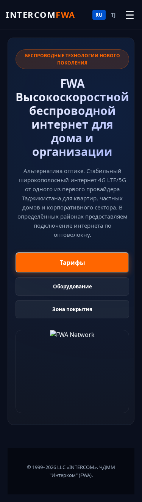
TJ (113, 14)
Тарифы (72, 262)
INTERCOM (40, 14)
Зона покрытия (72, 309)
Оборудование (72, 286)
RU (99, 14)
